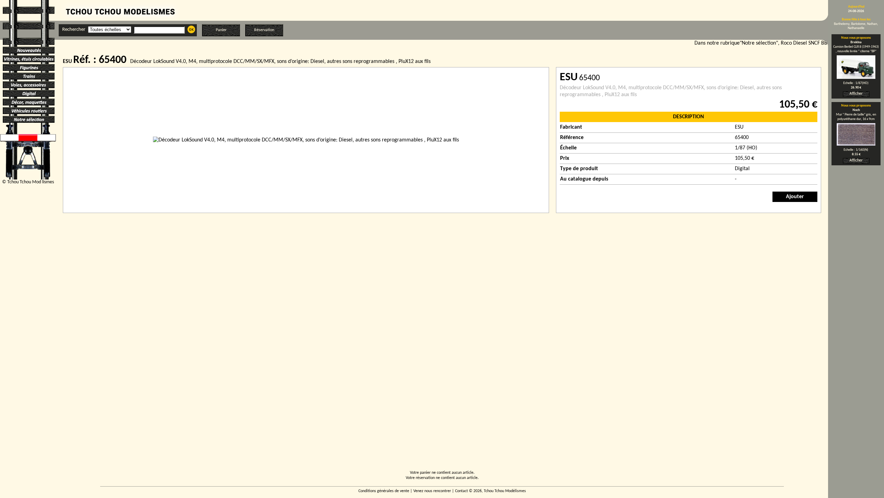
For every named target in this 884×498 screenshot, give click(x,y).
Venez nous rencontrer (432, 491)
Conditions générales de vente (383, 491)
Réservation (264, 30)
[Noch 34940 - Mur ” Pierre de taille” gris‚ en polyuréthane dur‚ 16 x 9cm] (856, 144)
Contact (461, 491)
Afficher (856, 94)
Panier (221, 30)
